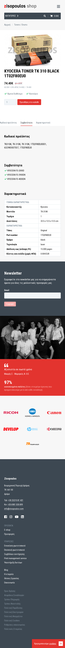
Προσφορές (9, 534)
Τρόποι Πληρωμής (12, 599)
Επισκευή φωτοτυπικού (14, 550)
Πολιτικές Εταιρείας (13, 629)
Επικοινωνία (9, 582)
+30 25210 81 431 (15, 500)
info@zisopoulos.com (14, 509)
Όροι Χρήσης (9, 591)
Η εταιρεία (9, 27)
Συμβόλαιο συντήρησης (14, 554)
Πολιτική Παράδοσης (13, 608)
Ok (61, 643)
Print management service (15, 558)
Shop (5, 19)
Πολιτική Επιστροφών (13, 612)
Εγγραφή (10, 304)
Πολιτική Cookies (12, 620)
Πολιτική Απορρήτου (13, 616)
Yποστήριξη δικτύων (13, 562)
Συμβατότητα (26, 122)
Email (6, 290)
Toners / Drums (20, 25)
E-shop (7, 530)
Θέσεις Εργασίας (11, 578)
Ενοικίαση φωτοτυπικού (15, 545)
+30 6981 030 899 (15, 504)
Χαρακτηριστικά (43, 122)
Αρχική (7, 25)
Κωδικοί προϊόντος (8, 122)
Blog (6, 570)
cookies (52, 643)
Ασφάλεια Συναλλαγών (14, 595)
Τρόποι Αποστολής (12, 603)
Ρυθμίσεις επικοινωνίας (14, 625)
